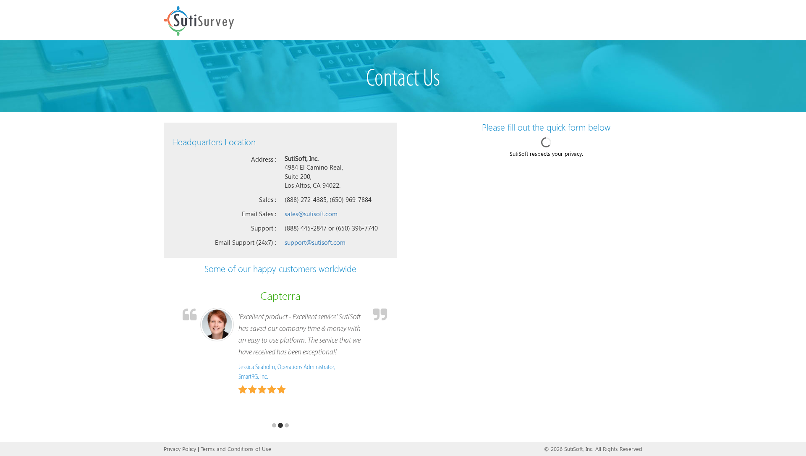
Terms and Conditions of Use (236, 448)
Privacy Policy (180, 448)
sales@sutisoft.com (311, 214)
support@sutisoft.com (315, 242)
